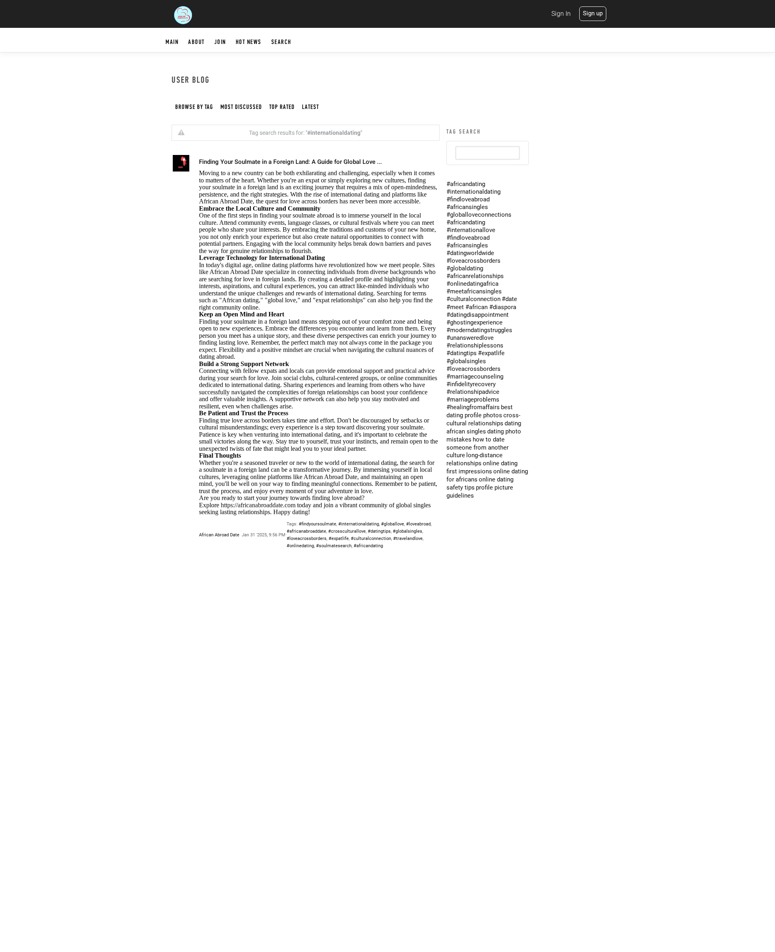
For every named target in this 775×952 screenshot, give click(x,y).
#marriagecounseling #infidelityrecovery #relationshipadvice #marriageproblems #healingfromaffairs (474, 392)
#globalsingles (407, 531)
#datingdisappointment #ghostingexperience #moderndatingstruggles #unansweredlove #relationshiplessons (479, 330)
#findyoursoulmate (317, 524)
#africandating (368, 545)
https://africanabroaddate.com (258, 505)
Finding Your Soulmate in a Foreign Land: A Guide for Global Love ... (290, 161)
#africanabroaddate (306, 531)
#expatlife (339, 538)
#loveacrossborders (307, 538)
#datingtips (379, 531)
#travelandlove (408, 538)
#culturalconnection (371, 538)
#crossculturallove (347, 531)
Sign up (593, 13)
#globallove (392, 524)
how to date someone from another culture (477, 447)
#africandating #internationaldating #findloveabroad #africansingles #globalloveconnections (478, 199)
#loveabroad (418, 524)
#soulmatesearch (334, 545)
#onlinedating (300, 545)
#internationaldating (358, 524)
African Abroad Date (219, 535)
